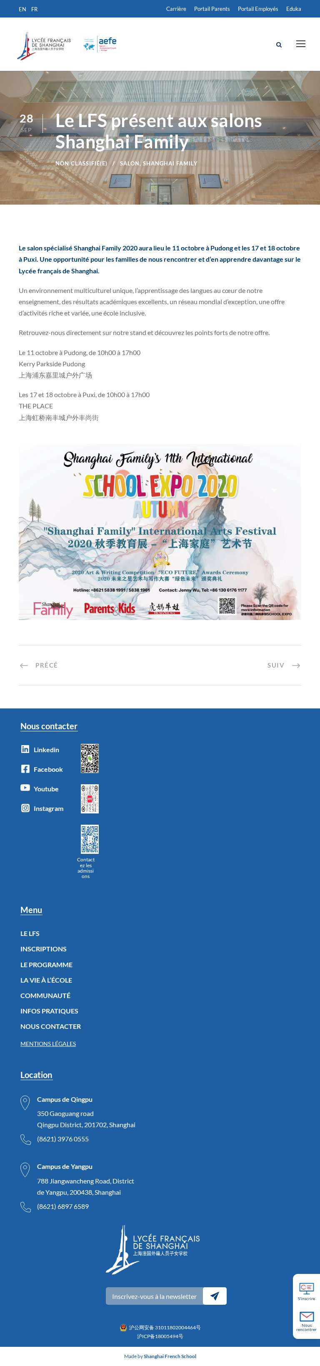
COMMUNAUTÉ (45, 995)
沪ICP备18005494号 (160, 1336)
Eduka (293, 8)
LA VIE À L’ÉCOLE (46, 980)
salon (130, 163)
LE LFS (30, 933)
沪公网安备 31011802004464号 (165, 1327)
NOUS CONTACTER (50, 1026)
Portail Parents (212, 8)
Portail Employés (258, 8)
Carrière (176, 8)
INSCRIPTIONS (43, 949)
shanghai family (170, 163)
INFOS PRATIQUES (49, 1011)
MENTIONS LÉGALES (48, 1043)
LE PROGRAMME (46, 964)
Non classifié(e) (81, 163)
